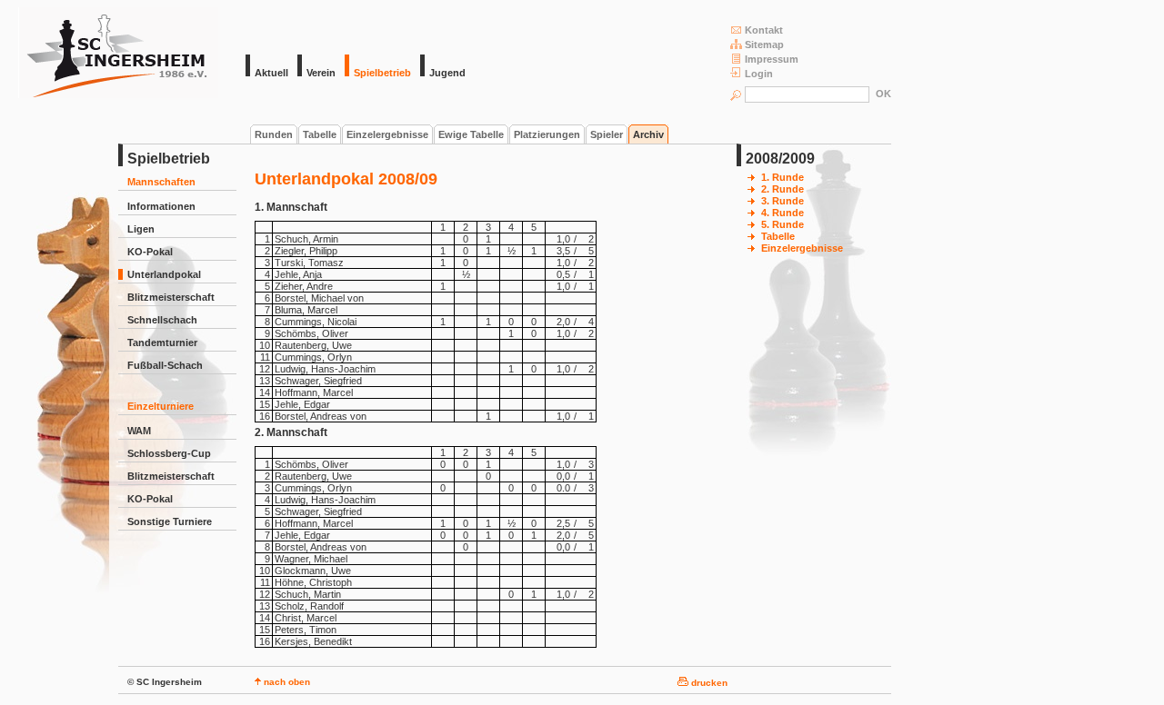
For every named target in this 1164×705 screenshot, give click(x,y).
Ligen (141, 228)
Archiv (648, 134)
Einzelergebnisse (387, 134)
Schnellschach (162, 319)
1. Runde (782, 177)
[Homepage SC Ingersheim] (118, 94)
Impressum (771, 59)
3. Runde (782, 200)
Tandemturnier (162, 342)
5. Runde (782, 224)
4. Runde (782, 212)
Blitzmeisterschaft (171, 297)
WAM (139, 430)
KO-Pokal (150, 251)
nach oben (285, 682)
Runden (274, 134)
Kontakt (764, 30)
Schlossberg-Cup (169, 453)
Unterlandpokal (164, 274)
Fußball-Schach (165, 365)
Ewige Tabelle (471, 134)
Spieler (606, 134)
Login (759, 73)
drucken (708, 683)
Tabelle (319, 134)
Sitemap (764, 44)
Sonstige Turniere (169, 521)
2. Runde (782, 189)
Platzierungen (547, 134)
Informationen (161, 206)
